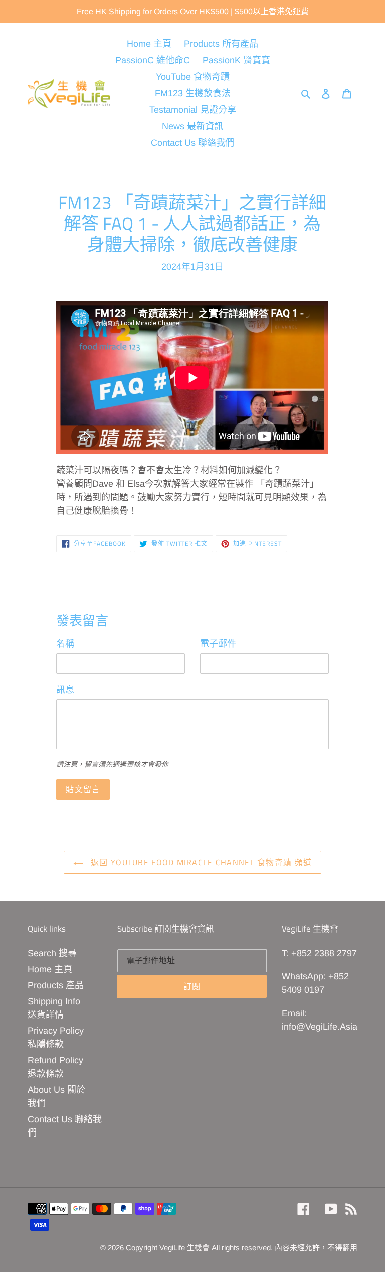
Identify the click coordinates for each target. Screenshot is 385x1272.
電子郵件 (218, 644)
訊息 (65, 690)
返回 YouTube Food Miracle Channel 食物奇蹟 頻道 (200, 862)
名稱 (65, 644)
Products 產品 (56, 985)
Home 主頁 (50, 969)
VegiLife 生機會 (184, 1247)
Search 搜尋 (52, 953)
